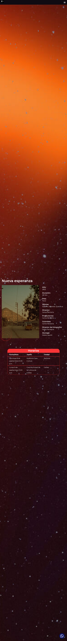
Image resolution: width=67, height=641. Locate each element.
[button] (64, 2)
